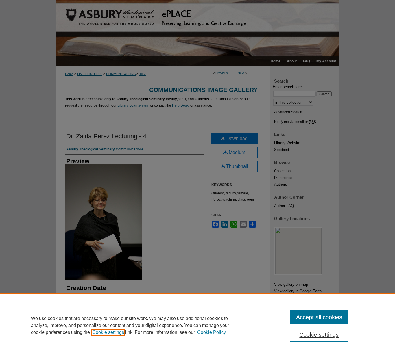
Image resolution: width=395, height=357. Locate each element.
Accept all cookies (319, 317)
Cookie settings (108, 332)
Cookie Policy (211, 332)
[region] (197, 325)
